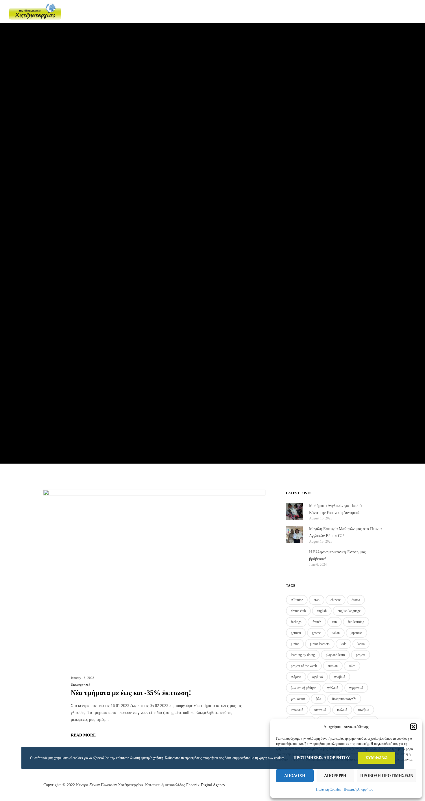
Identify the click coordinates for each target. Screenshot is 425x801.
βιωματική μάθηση (303, 688)
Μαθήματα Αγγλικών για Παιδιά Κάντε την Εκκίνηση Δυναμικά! (335, 509)
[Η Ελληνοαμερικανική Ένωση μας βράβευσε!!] (294, 558)
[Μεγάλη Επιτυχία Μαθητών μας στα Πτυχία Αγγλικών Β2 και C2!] (294, 534)
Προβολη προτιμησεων (386, 776)
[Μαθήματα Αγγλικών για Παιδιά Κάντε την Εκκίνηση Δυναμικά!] (294, 511)
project (360, 655)
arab (316, 600)
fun (334, 622)
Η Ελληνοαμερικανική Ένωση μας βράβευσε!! (337, 555)
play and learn (335, 655)
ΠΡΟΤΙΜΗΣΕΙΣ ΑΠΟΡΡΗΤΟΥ (321, 758)
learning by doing (303, 655)
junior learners (320, 644)
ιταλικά (342, 710)
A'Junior (297, 600)
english (322, 611)
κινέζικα (363, 710)
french (317, 622)
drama (356, 600)
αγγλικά (317, 677)
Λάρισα (296, 677)
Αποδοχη (294, 776)
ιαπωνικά (297, 710)
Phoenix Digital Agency (205, 785)
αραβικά (339, 677)
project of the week (304, 666)
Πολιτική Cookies (328, 789)
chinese (335, 600)
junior (295, 644)
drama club (298, 611)
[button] (413, 727)
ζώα (318, 699)
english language (349, 611)
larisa (361, 644)
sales (352, 666)
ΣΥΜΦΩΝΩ (376, 758)
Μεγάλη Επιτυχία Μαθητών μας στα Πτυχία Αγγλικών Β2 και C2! (345, 532)
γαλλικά (332, 688)
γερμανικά (356, 688)
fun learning (356, 622)
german (296, 633)
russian (333, 666)
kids (343, 644)
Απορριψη (335, 776)
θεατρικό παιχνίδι (344, 699)
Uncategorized (80, 684)
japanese (356, 633)
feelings (296, 622)
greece (316, 633)
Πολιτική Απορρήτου (358, 789)
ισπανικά (320, 710)
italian (336, 633)
